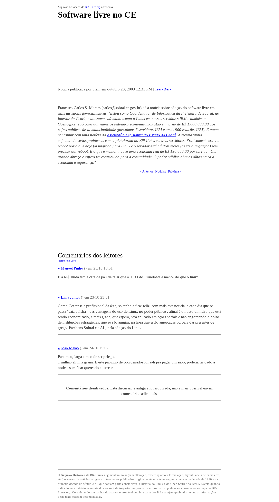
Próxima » (174, 171)
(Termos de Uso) (67, 260)
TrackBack (163, 89)
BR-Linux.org (92, 7)
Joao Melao (70, 348)
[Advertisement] (139, 54)
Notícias (160, 171)
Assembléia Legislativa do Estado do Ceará (141, 135)
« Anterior (146, 171)
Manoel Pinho (72, 268)
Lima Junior (70, 297)
